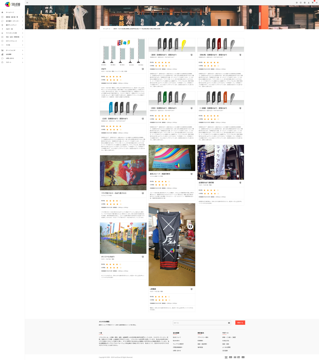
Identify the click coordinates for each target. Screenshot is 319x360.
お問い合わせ (177, 351)
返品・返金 (225, 344)
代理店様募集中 (177, 347)
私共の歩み (176, 341)
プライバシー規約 (203, 337)
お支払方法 (225, 341)
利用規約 (200, 341)
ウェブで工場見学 (178, 344)
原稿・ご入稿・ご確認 (229, 337)
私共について (177, 337)
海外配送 (200, 347)
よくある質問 (226, 347)
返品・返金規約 (202, 344)
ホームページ (106, 28)
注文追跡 (225, 351)
